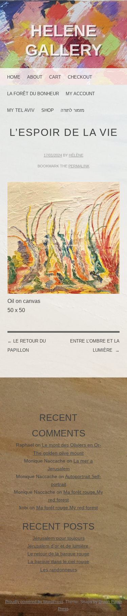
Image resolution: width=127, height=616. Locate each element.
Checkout (80, 77)
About (34, 77)
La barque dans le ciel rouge (58, 561)
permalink (78, 166)
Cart (55, 77)
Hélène (76, 155)
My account (80, 93)
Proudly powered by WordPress (34, 601)
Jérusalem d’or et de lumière (58, 546)
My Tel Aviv (21, 110)
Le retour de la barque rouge (58, 553)
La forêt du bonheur (33, 93)
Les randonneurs (58, 569)
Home (13, 77)
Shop (47, 110)
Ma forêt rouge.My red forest (67, 507)
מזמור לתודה (72, 110)
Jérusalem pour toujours (59, 538)
